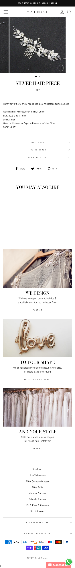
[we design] (37, 268)
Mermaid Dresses (37, 493)
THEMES (37, 448)
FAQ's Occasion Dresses (37, 481)
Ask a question (37, 157)
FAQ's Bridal (37, 487)
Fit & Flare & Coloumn (37, 505)
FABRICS (37, 310)
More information (37, 522)
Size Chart (37, 142)
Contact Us (60, 564)
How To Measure (37, 475)
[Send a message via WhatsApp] (69, 562)
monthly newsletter (37, 533)
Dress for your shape (37, 379)
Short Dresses (37, 511)
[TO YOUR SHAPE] (37, 338)
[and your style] (37, 407)
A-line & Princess (37, 499)
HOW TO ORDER (37, 150)
